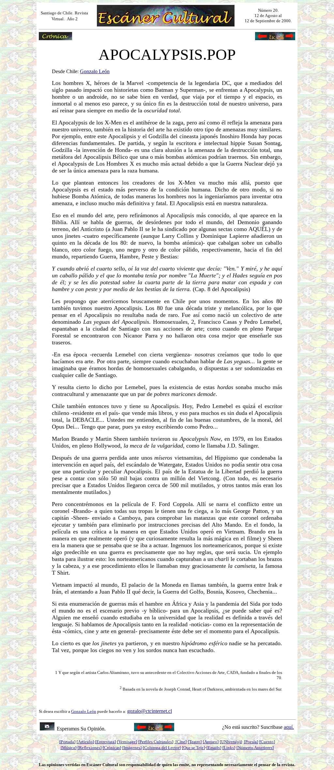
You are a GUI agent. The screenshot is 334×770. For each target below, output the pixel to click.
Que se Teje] (194, 747)
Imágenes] (133, 747)
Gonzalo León (83, 711)
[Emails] (213, 747)
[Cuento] (267, 741)
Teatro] (195, 741)
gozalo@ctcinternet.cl (149, 711)
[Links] (228, 747)
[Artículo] (85, 741)
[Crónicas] (112, 747)
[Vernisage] (127, 741)
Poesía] (251, 741)
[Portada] (67, 741)
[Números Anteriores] (255, 747)
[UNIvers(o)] (231, 741)
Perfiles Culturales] (156, 741)
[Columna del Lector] (162, 747)
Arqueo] (211, 741)
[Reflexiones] (89, 747)
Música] (69, 747)
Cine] (182, 741)
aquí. (289, 727)
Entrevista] (106, 741)
